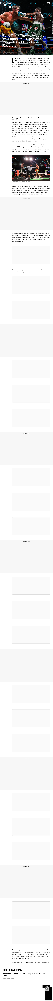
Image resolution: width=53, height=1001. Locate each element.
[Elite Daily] (7, 3)
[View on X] (31, 255)
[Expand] (46, 988)
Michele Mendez (8, 52)
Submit (46, 986)
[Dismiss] (51, 988)
